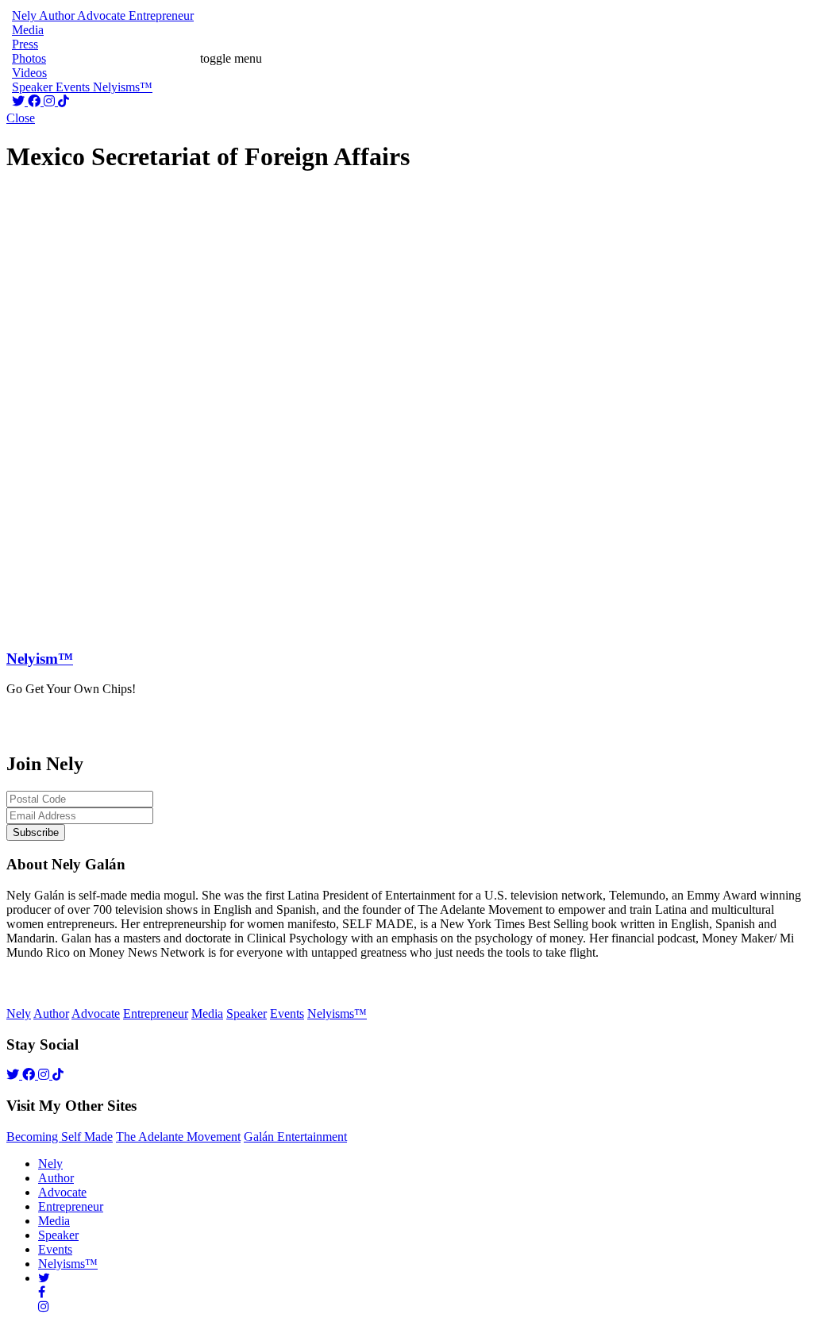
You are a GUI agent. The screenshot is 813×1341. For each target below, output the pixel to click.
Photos (29, 58)
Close (20, 118)
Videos (29, 72)
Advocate (62, 1192)
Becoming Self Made (59, 1136)
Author (56, 1178)
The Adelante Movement (178, 1136)
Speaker (58, 1235)
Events (55, 1249)
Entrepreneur (70, 1206)
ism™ (39, 658)
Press (25, 44)
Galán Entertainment (295, 1136)
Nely (50, 1163)
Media (54, 1220)
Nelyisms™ (68, 1263)
